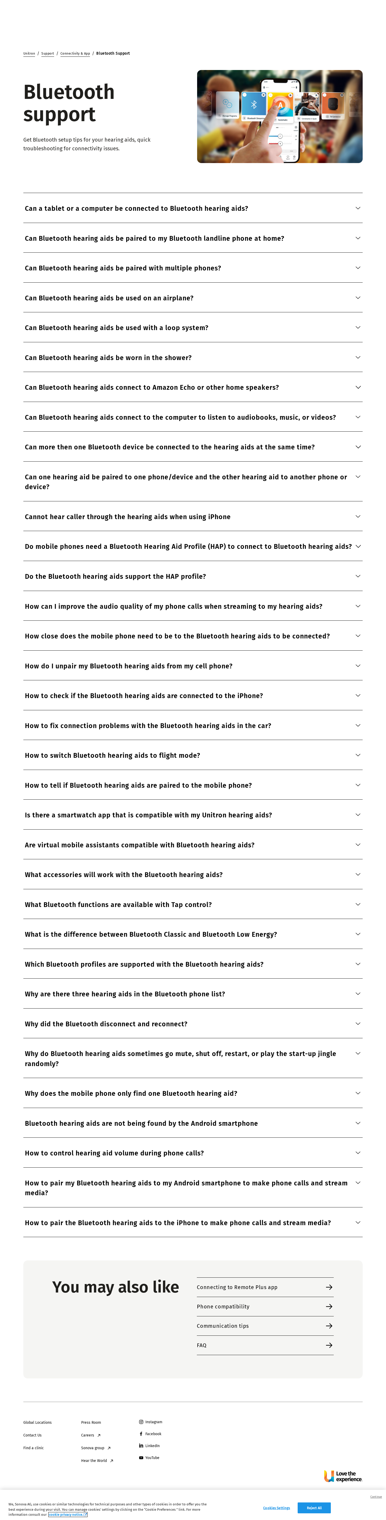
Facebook (153, 1434)
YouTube (152, 1458)
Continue (376, 1497)
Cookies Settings (276, 1508)
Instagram (153, 1422)
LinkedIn (152, 1446)
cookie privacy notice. (66, 1515)
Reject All (314, 1508)
